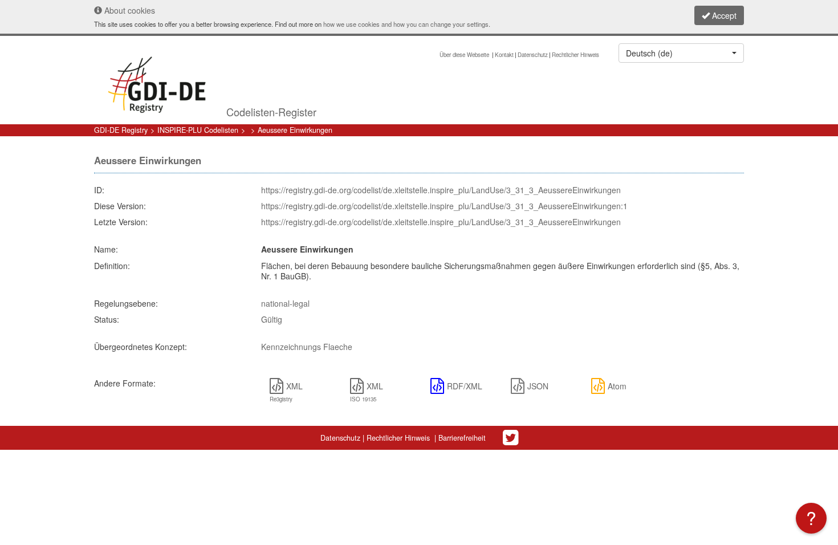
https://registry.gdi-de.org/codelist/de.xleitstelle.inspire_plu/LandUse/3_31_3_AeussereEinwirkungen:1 (444, 206)
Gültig (271, 319)
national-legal (285, 303)
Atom (617, 386)
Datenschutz (533, 55)
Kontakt (504, 55)
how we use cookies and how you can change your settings (406, 24)
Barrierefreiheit (462, 438)
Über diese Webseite (465, 55)
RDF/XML (464, 386)
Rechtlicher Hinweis (575, 55)
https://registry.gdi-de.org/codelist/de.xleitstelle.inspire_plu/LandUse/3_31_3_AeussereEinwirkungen (441, 190)
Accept (723, 15)
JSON (537, 386)
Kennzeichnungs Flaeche (306, 346)
